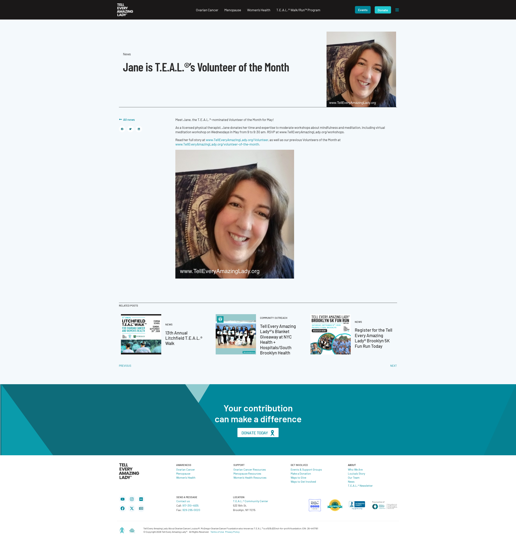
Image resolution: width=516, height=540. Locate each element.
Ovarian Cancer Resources (249, 469)
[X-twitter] (131, 508)
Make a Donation (301, 473)
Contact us (183, 501)
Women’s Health (186, 477)
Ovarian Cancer (185, 469)
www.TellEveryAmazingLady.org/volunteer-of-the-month (217, 144)
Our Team (354, 477)
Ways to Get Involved (303, 481)
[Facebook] (122, 508)
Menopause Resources (247, 473)
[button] (363, 9)
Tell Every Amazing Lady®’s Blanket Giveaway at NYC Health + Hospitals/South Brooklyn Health (278, 339)
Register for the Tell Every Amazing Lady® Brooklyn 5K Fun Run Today (373, 338)
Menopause (183, 473)
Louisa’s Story (356, 473)
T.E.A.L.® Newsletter (360, 485)
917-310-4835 (190, 505)
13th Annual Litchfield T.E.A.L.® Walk (183, 338)
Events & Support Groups (306, 469)
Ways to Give (298, 477)
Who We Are (355, 469)
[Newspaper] (141, 508)
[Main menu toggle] (397, 9)
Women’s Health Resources (249, 477)
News (351, 481)
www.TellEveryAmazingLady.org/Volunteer (237, 139)
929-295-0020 (191, 510)
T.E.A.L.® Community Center (250, 501)
